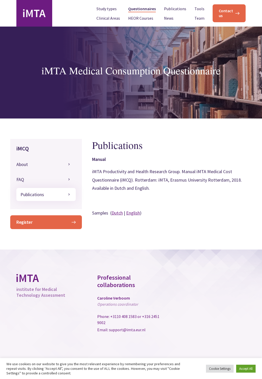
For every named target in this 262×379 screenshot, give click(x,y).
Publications (175, 8)
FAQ (20, 179)
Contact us (226, 13)
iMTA (34, 13)
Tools (199, 8)
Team (199, 18)
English (133, 213)
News (168, 18)
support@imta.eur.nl (127, 329)
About (22, 164)
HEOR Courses (140, 18)
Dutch (117, 213)
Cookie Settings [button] (220, 368)
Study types (106, 8)
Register (24, 222)
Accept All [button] (246, 368)
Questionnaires (142, 8)
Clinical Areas (108, 18)
